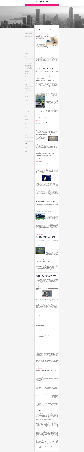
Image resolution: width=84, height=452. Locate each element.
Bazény (25, 77)
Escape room (26, 96)
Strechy (26, 139)
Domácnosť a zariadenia (27, 88)
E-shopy (26, 92)
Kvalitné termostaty (40, 317)
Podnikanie (26, 127)
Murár (25, 112)
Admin (39, 120)
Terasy (25, 143)
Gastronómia (26, 100)
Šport (25, 135)
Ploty (25, 124)
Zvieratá (26, 151)
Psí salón (26, 128)
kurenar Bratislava (40, 37)
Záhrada (26, 147)
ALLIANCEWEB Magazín (42, 1)
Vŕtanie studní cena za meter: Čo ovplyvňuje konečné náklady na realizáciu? (28, 47)
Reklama (26, 131)
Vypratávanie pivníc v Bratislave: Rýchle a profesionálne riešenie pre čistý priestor (29, 57)
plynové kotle (49, 417)
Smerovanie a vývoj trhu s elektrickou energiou (46, 201)
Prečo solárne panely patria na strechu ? (44, 68)
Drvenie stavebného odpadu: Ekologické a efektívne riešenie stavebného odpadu (29, 68)
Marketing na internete (27, 108)
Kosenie (26, 107)
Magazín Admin (41, 161)
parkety (25, 123)
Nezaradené (26, 115)
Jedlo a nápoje (26, 104)
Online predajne (26, 119)
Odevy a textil (26, 116)
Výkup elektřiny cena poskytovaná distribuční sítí (46, 163)
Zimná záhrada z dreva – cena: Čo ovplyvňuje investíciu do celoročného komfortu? (29, 54)
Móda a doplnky (26, 111)
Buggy (25, 80)
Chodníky (26, 84)
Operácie (26, 120)
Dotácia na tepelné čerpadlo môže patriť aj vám (46, 370)
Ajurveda (26, 76)
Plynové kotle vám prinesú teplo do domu (45, 410)
